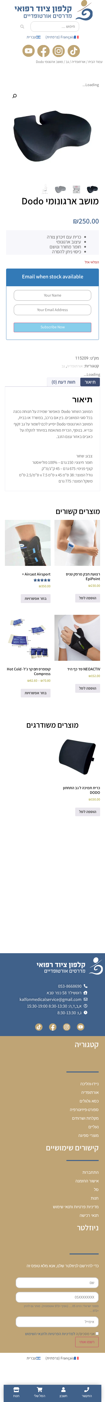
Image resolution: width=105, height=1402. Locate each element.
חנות (16, 1396)
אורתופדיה (78, 61)
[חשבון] (63, 1390)
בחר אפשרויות (36, 598)
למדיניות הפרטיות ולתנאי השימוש (50, 1333)
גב (67, 61)
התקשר (87, 1396)
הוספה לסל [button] (87, 598)
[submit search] (22, 27)
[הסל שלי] (39, 1390)
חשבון (63, 1396)
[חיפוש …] (55, 26)
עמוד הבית (95, 61)
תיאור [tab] (90, 382)
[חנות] (16, 1390)
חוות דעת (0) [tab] (63, 382)
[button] (14, 96)
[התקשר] (87, 1390)
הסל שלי (39, 1396)
